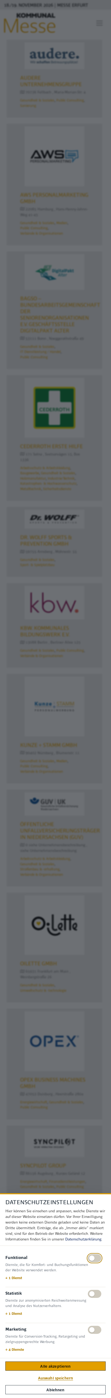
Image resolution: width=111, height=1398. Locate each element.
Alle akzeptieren (55, 1366)
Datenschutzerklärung (83, 1238)
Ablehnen (55, 1389)
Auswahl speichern (55, 1377)
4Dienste (14, 1349)
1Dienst (13, 1277)
